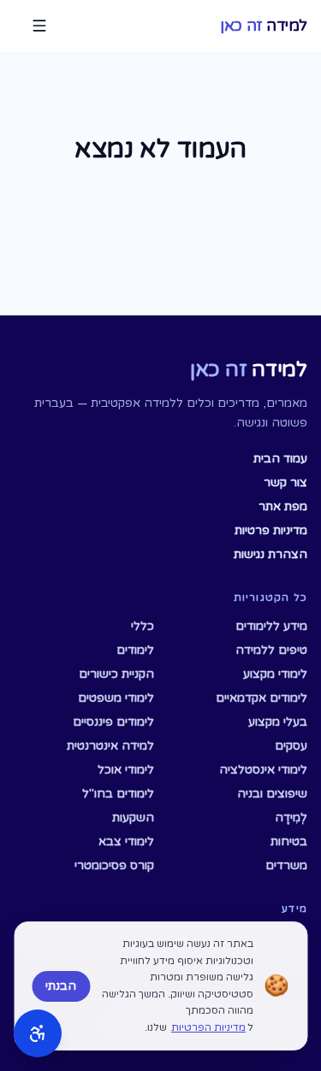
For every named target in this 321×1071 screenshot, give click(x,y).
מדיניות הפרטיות (208, 1027)
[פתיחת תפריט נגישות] (38, 1033)
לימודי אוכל (126, 769)
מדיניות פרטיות (271, 530)
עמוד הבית (280, 458)
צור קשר (285, 482)
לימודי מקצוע (275, 674)
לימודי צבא (126, 841)
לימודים (135, 650)
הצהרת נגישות (270, 554)
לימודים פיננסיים (113, 722)
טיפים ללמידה (271, 650)
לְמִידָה (291, 817)
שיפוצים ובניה (272, 793)
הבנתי (60, 986)
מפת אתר (283, 506)
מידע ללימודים (271, 626)
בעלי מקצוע (277, 722)
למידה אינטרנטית (110, 746)
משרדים (286, 865)
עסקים (291, 746)
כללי (142, 626)
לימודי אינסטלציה (263, 769)
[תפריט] (39, 25)
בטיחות (288, 841)
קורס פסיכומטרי (114, 865)
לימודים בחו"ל (118, 793)
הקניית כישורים (116, 674)
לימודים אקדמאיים (261, 698)
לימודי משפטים (116, 698)
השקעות (133, 817)
